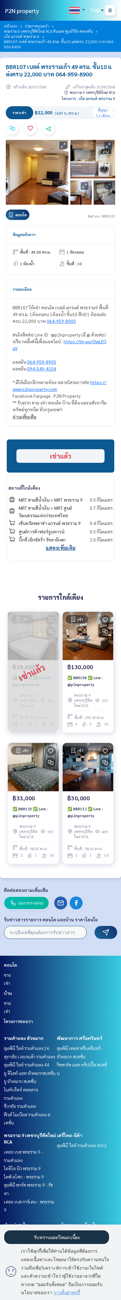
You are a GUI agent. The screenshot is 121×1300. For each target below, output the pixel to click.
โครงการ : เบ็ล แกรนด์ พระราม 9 (88, 98)
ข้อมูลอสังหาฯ (24, 234)
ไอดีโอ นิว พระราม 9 (22, 1168)
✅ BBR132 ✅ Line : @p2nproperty (85, 812)
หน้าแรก (10, 26)
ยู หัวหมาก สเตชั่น (20, 1081)
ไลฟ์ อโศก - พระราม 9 (24, 1177)
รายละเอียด (22, 289)
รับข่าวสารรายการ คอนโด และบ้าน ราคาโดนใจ (51, 919)
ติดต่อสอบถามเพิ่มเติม (26, 890)
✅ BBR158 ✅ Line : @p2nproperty (85, 681)
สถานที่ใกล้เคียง (24, 488)
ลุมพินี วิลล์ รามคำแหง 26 (26, 1048)
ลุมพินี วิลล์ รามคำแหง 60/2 (82, 1145)
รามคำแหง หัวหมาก (24, 1038)
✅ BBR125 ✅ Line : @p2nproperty (30, 812)
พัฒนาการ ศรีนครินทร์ (79, 1038)
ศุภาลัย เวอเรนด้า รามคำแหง (29, 1056)
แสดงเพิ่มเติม (61, 547)
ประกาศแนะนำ (37, 26)
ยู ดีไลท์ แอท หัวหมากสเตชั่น (29, 1073)
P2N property (22, 10)
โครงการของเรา (18, 1021)
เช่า (7, 983)
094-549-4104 (41, 368)
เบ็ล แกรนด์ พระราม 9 (21, 36)
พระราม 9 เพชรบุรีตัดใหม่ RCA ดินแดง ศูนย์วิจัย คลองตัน (48, 31)
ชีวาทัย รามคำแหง (20, 1106)
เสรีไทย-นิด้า (69, 1135)
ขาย (7, 975)
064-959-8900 (61, 321)
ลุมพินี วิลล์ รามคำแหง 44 (26, 1064)
